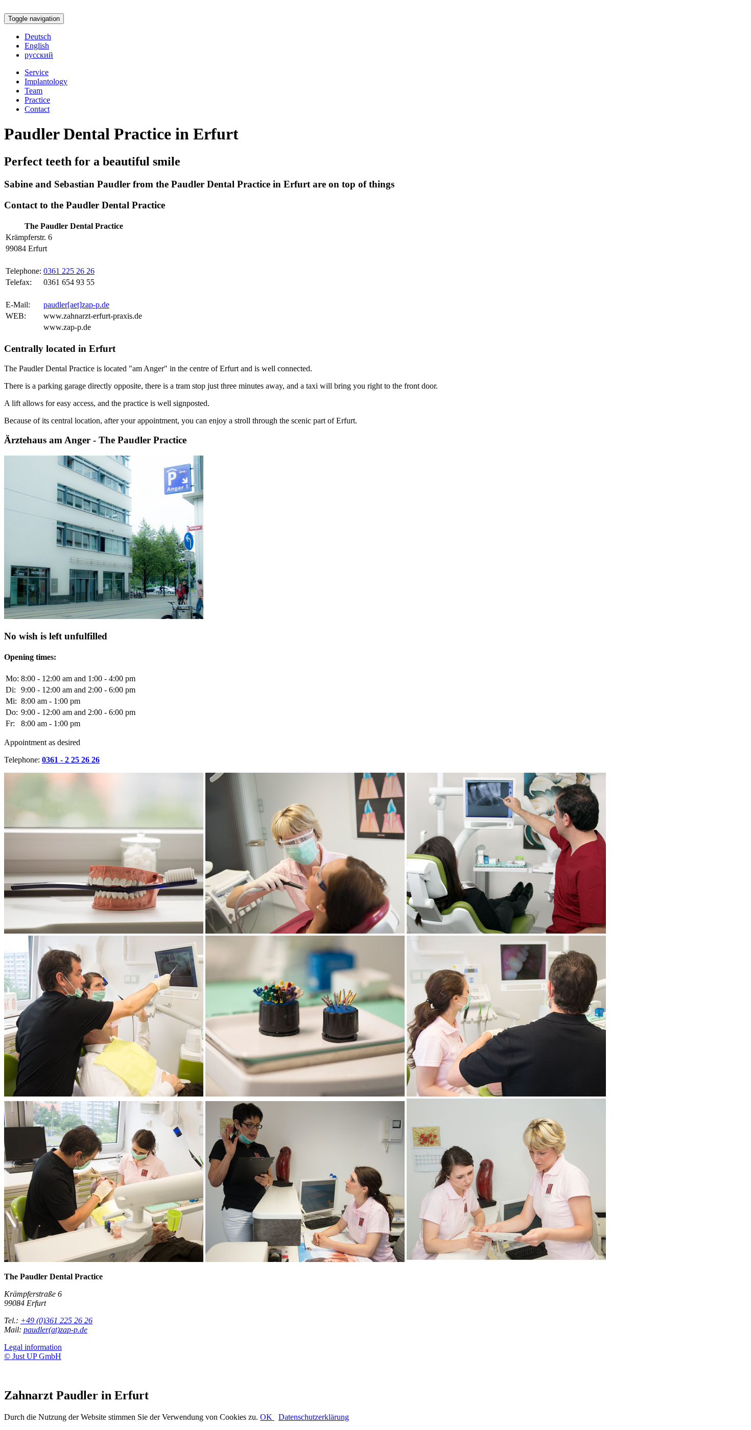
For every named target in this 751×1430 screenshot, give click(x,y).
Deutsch (38, 36)
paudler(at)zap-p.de (55, 1329)
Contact (37, 109)
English (37, 45)
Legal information (33, 1347)
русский (39, 55)
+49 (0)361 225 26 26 (56, 1320)
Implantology (46, 81)
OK (267, 1417)
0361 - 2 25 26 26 (71, 759)
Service (37, 72)
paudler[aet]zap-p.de (76, 304)
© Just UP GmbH (32, 1356)
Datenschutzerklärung (313, 1417)
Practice (37, 100)
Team (33, 90)
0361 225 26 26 (69, 271)
